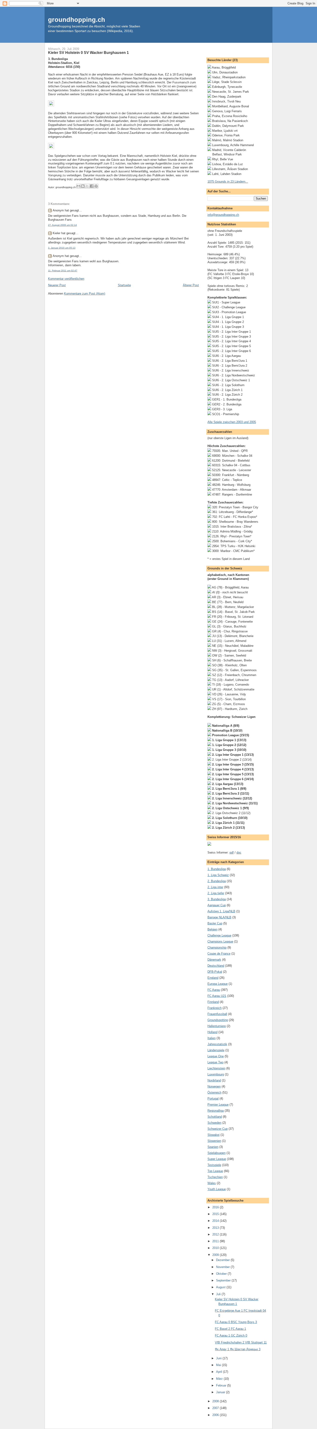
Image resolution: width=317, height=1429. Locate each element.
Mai (219, 1365)
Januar (221, 1392)
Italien (211, 1038)
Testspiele (214, 1165)
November (223, 1267)
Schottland (214, 1116)
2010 (216, 1248)
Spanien (212, 1147)
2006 (216, 1415)
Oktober (222, 1273)
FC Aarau (213, 990)
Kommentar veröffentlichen (66, 278)
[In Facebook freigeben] (91, 186)
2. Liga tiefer (215, 893)
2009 (216, 1255)
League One (215, 1056)
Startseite (124, 285)
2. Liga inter (215, 887)
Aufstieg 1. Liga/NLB (221, 911)
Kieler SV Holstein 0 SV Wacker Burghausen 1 (88, 52)
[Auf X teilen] (87, 186)
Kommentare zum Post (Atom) (84, 293)
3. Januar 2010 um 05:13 (61, 247)
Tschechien (215, 1177)
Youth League (216, 1189)
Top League (215, 1171)
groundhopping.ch (76, 19)
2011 (216, 1241)
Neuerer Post (57, 285)
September (224, 1280)
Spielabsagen (216, 1153)
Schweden (214, 1122)
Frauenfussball (217, 1014)
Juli (219, 1294)
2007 (216, 1408)
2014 (216, 1220)
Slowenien (214, 1141)
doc (238, 852)
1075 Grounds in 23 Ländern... (227, 181)
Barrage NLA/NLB (219, 917)
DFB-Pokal (214, 971)
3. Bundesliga (216, 899)
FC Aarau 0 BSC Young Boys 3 (236, 1322)
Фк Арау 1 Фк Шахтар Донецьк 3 (237, 1349)
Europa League (217, 984)
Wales (211, 1183)
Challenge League (219, 935)
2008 (216, 1401)
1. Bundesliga (216, 869)
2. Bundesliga (216, 881)
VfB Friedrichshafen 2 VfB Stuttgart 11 (241, 1342)
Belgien (212, 929)
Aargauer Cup (216, 905)
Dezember (223, 1260)
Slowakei (213, 1135)
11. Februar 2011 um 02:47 (62, 270)
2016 (216, 1207)
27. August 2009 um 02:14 (62, 225)
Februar (221, 1385)
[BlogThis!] (83, 186)
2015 (216, 1214)
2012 (216, 1234)
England (212, 977)
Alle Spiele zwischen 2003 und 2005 (231, 422)
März (220, 1378)
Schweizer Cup (217, 1128)
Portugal (213, 1098)
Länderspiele (215, 1050)
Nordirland (214, 1080)
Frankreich (214, 1008)
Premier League (218, 1104)
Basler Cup (214, 923)
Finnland (213, 1002)
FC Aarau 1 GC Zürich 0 (231, 1335)
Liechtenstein (216, 1068)
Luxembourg (215, 1074)
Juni (219, 1358)
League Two (215, 1062)
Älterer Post (191, 285)
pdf (232, 852)
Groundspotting (217, 1020)
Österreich (214, 1092)
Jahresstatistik (217, 1044)
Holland (212, 1032)
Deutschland (215, 965)
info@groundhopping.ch (223, 215)
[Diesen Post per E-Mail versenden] (78, 186)
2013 (216, 1227)
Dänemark (214, 959)
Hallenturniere (216, 1026)
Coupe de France (218, 953)
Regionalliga (215, 1110)
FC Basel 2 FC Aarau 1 (230, 1328)
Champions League (220, 941)
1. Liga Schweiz (218, 875)
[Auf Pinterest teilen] (96, 186)
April (219, 1371)
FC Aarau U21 (216, 996)
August (221, 1287)
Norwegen (214, 1086)
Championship (216, 947)
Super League (216, 1159)
